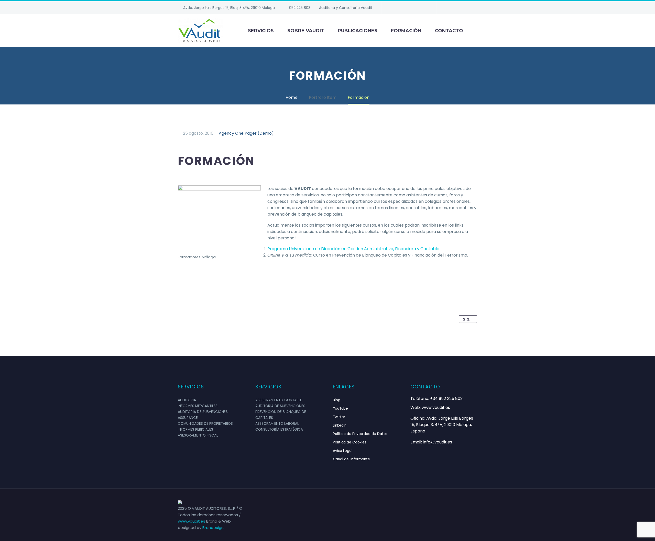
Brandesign (213, 527)
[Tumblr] (211, 287)
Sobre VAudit (305, 31)
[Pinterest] (202, 287)
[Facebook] (393, 8)
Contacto (449, 31)
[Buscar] (477, 31)
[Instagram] (416, 8)
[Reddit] (231, 287)
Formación (406, 31)
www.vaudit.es (192, 521)
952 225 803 (299, 7)
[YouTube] (423, 8)
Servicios (261, 31)
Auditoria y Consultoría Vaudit (345, 7)
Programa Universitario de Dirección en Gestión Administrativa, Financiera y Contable (353, 249)
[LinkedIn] (400, 8)
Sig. (466, 319)
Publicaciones (357, 31)
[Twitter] (408, 8)
